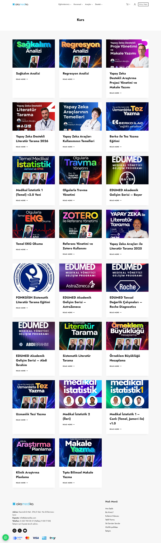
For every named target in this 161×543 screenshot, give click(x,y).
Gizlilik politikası (111, 527)
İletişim (108, 531)
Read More (22, 79)
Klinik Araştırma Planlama (27, 474)
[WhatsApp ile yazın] (5, 537)
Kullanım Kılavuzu (112, 516)
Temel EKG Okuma (29, 243)
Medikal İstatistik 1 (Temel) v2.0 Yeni (29, 192)
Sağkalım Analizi (28, 73)
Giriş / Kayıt (143, 4)
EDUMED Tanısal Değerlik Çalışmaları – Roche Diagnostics (126, 302)
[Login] (135, 4)
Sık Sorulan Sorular (112, 523)
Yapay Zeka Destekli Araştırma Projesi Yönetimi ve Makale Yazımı (123, 80)
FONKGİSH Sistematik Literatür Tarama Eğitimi (33, 299)
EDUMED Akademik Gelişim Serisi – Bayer (126, 192)
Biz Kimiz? (109, 512)
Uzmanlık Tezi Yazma (31, 414)
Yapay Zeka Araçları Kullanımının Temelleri (78, 138)
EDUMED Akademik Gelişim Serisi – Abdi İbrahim (31, 360)
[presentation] (33, 53)
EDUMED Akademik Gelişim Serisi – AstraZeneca (77, 302)
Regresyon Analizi (76, 73)
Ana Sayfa (109, 508)
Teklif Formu (110, 519)
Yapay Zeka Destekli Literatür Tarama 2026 (32, 138)
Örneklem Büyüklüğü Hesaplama (125, 358)
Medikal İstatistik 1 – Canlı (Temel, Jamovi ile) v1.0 (127, 419)
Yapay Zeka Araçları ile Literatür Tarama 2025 (126, 246)
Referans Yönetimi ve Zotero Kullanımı (78, 246)
